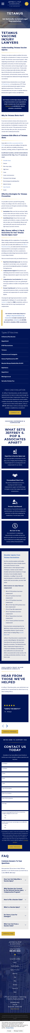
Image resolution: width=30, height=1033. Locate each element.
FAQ (15, 977)
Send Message (15, 847)
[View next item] (7, 726)
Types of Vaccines (15, 970)
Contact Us (15, 412)
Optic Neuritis (6, 187)
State (3, 783)
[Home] (14, 3)
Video (15, 992)
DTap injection (6, 84)
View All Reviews (9, 731)
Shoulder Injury (7, 160)
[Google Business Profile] (15, 954)
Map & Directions (15, 1009)
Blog (15, 981)
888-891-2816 (15, 951)
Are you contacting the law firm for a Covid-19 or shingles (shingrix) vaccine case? (13, 813)
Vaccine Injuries (15, 966)
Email (3, 778)
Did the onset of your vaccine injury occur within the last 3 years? (14, 822)
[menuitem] (15, 337)
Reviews (15, 984)
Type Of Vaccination (7, 788)
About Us (15, 973)
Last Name (4, 768)
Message (4, 803)
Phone (3, 773)
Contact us (4, 302)
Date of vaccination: (7, 793)
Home (15, 962)
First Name (4, 763)
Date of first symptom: (7, 798)
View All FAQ (8, 933)
